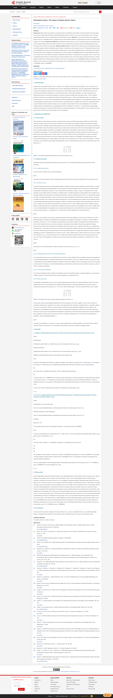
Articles (23, 7)
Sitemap (37, 686)
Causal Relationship (59, 68)
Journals (32, 7)
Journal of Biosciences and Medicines (43, 16)
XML (58, 27)
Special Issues (54, 691)
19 (46, 307)
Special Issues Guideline (18, 91)
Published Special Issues (19, 88)
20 (50, 325)
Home (15, 7)
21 (53, 325)
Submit (75, 7)
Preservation (92, 684)
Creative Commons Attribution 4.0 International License (67, 671)
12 (41, 228)
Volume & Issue (70, 688)
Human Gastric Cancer (39, 68)
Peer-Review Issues (55, 686)
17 (60, 257)
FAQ (13, 106)
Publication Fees (17, 32)
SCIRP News (74, 696)
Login (98, 2)
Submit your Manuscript (61, 696)
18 (78, 257)
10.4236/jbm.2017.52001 (42, 27)
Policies (91, 678)
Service (68, 678)
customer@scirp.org (19, 227)
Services (65, 7)
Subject (36, 682)
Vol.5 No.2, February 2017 (59, 16)
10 (61, 221)
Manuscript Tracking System (73, 680)
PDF (50, 27)
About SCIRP (55, 678)
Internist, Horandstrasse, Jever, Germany (44, 25)
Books (41, 7)
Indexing (15, 35)
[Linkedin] (22, 219)
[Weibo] (27, 219)
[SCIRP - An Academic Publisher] (21, 2)
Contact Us (15, 103)
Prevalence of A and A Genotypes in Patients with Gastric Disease (20, 51)
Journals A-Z (38, 680)
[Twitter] (13, 219)
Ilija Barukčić (37, 23)
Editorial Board (17, 29)
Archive (15, 26)
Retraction (91, 686)
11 (38, 226)
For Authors (53, 684)
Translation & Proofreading (72, 684)
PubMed (45, 529)
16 (93, 232)
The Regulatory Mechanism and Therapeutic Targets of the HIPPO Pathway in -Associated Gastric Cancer (20, 45)
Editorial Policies (54, 682)
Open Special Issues (17, 85)
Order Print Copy (16, 100)
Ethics (52, 680)
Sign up (50, 696)
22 (49, 476)
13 (63, 228)
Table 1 (38, 143)
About (57, 7)
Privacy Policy (92, 688)
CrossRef (39, 529)
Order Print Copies (70, 682)
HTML (54, 27)
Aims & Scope (16, 20)
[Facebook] (17, 219)
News (49, 7)
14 (44, 230)
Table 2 (77, 275)
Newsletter (14, 97)
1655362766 (17, 233)
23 (51, 476)
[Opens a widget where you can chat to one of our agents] (107, 695)
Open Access (92, 680)
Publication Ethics (93, 682)
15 (64, 232)
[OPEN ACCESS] (83, 2)
